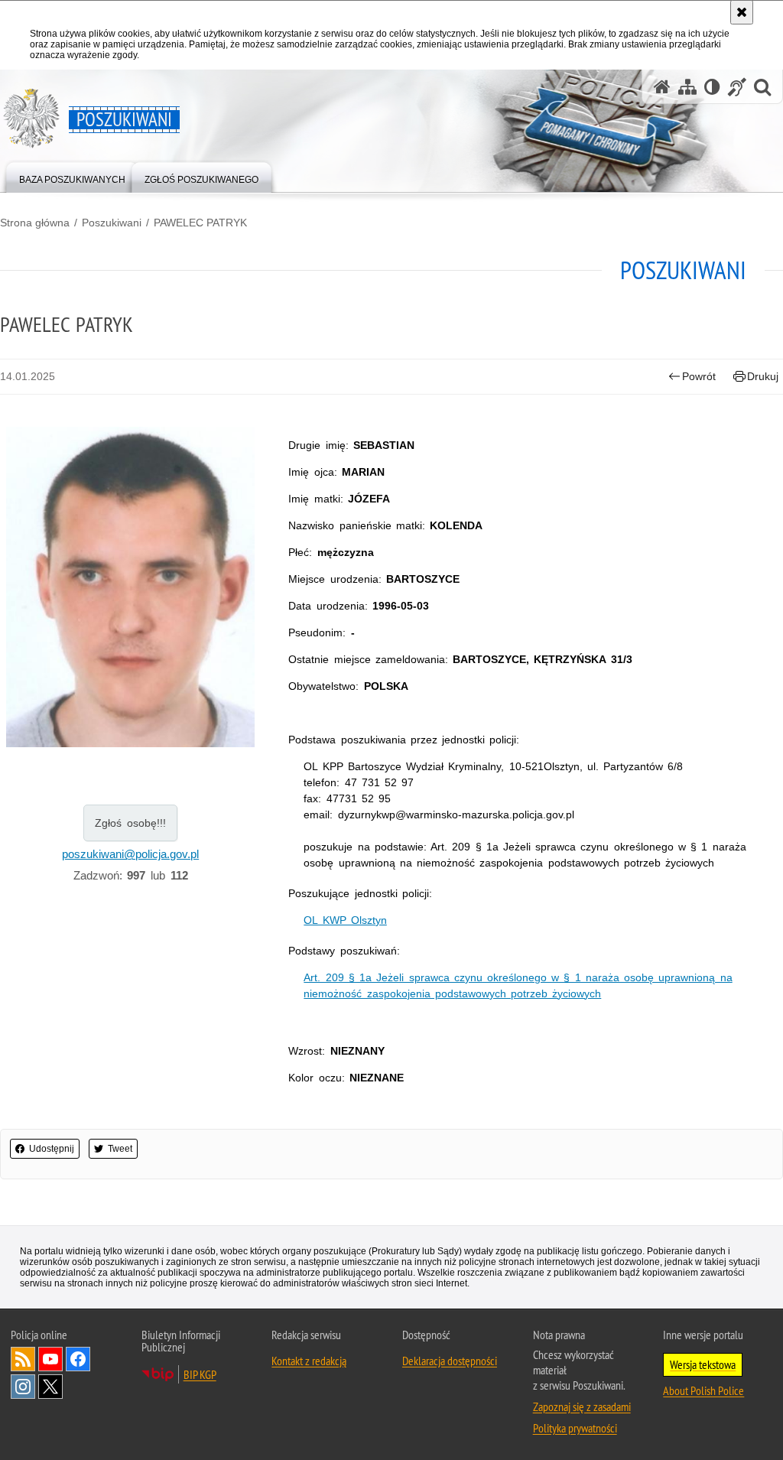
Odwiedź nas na (50, 1359)
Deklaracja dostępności (449, 1360)
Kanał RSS (23, 1359)
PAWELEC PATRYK (200, 222)
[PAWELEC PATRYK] (130, 587)
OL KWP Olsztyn (345, 920)
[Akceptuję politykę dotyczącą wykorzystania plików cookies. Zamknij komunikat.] (741, 12)
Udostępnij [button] (51, 1148)
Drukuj (762, 376)
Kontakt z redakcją (308, 1360)
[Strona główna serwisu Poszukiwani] (662, 86)
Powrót (699, 376)
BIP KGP (200, 1374)
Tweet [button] (120, 1148)
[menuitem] (72, 176)
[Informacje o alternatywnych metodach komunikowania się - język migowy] (737, 86)
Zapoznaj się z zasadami (582, 1406)
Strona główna (35, 222)
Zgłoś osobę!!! (130, 823)
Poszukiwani (111, 222)
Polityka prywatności (575, 1428)
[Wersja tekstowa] (712, 86)
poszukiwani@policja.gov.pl (130, 853)
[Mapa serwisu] (687, 86)
